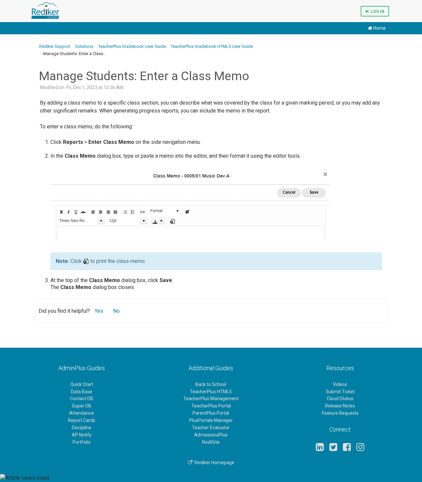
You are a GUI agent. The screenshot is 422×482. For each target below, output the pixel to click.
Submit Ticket (340, 391)
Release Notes (340, 405)
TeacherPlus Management (211, 398)
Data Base (81, 391)
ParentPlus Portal (211, 413)
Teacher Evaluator (211, 427)
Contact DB (81, 398)
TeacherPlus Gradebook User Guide (132, 46)
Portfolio (82, 442)
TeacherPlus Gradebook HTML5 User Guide (212, 46)
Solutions (84, 46)
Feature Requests (340, 413)
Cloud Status (340, 398)
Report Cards (81, 420)
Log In (376, 11)
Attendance (81, 413)
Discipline (81, 427)
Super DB (81, 405)
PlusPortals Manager (211, 420)
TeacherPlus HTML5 (211, 391)
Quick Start (81, 384)
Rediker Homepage (213, 462)
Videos (340, 384)
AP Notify (82, 434)
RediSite (211, 442)
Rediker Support (54, 46)
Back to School (211, 384)
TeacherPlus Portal (211, 405)
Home (379, 28)
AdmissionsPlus (210, 434)
